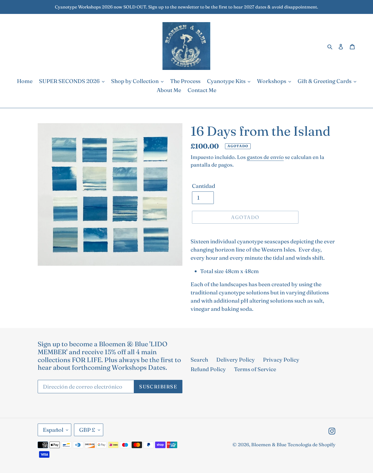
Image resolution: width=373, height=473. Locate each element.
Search (199, 359)
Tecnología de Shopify (311, 444)
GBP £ (87, 429)
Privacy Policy (281, 359)
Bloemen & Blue (268, 444)
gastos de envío (265, 157)
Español (53, 429)
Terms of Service (255, 369)
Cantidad (203, 185)
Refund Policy (208, 369)
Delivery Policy (235, 359)
